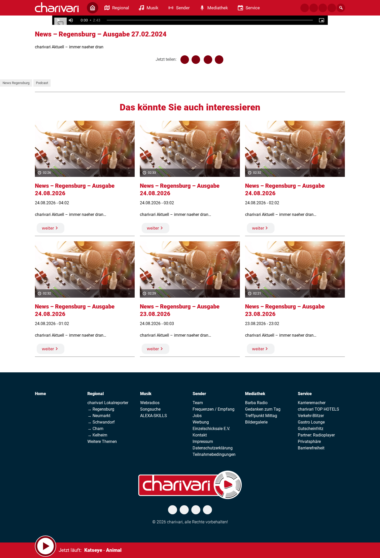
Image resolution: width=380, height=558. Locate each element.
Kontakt (200, 435)
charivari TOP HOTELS (318, 409)
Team (198, 402)
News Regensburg (16, 83)
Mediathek (255, 393)
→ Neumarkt (98, 415)
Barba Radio (256, 402)
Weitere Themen (102, 441)
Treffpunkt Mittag (261, 415)
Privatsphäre (309, 441)
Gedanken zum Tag (262, 409)
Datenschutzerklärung (213, 448)
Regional (95, 393)
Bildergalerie (256, 422)
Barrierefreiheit (311, 448)
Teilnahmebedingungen (214, 454)
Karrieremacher (311, 402)
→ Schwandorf (101, 422)
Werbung (201, 422)
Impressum (203, 441)
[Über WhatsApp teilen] (208, 59)
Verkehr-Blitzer (311, 415)
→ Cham (95, 428)
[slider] (210, 20)
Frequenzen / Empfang (213, 409)
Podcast (42, 83)
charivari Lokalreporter (107, 402)
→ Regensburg (100, 409)
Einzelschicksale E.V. (211, 428)
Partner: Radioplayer (316, 435)
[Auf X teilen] (196, 59)
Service (305, 393)
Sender (199, 393)
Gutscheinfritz (310, 428)
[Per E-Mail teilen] (219, 59)
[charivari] (57, 7)
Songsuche (150, 409)
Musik (145, 393)
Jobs (197, 415)
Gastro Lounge (311, 422)
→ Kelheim (97, 435)
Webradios (149, 402)
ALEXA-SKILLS (153, 415)
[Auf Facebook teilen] (184, 59)
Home (40, 393)
